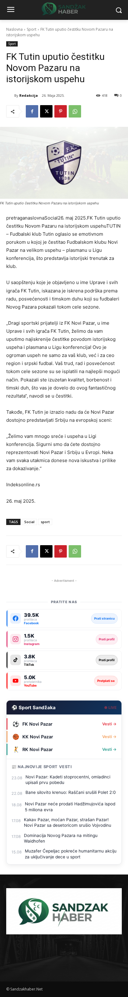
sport (45, 521)
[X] (46, 111)
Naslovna (14, 29)
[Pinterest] (60, 111)
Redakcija (28, 95)
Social (29, 521)
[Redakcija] (10, 95)
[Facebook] (32, 111)
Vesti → (109, 724)
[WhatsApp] (75, 111)
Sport (31, 29)
